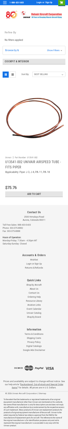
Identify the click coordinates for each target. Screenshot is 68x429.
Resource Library (34, 301)
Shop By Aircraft (34, 285)
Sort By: (25, 74)
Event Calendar (34, 309)
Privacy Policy (34, 342)
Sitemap (42, 393)
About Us (34, 289)
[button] (34, 50)
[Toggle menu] (5, 5)
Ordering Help (34, 297)
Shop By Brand (34, 317)
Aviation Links (34, 305)
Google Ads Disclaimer (34, 350)
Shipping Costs (34, 338)
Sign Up (48, 2)
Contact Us (34, 293)
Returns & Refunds (34, 268)
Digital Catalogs (34, 346)
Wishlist (34, 260)
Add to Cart (34, 194)
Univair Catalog (34, 313)
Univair (8, 157)
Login (38, 2)
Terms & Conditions (34, 334)
